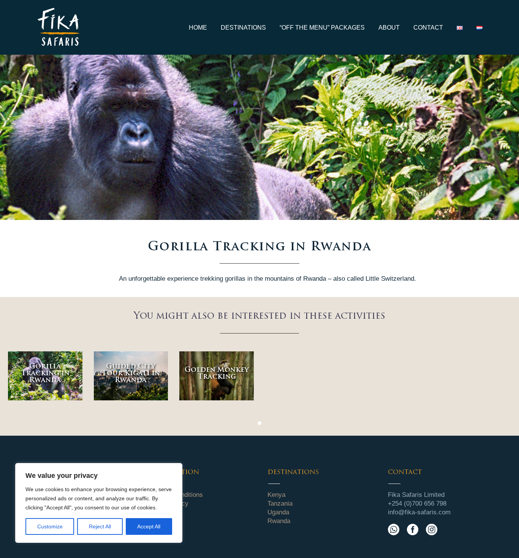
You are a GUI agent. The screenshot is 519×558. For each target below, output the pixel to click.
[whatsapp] (393, 529)
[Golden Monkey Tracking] (216, 376)
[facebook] (412, 529)
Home (198, 27)
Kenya (276, 494)
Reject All (100, 526)
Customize (50, 526)
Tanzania (280, 503)
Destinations (243, 27)
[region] (98, 503)
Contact (428, 27)
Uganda (278, 512)
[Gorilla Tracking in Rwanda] (45, 376)
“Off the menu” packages (322, 27)
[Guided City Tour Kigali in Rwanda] (131, 376)
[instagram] (431, 529)
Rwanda (278, 521)
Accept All (148, 526)
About (389, 27)
